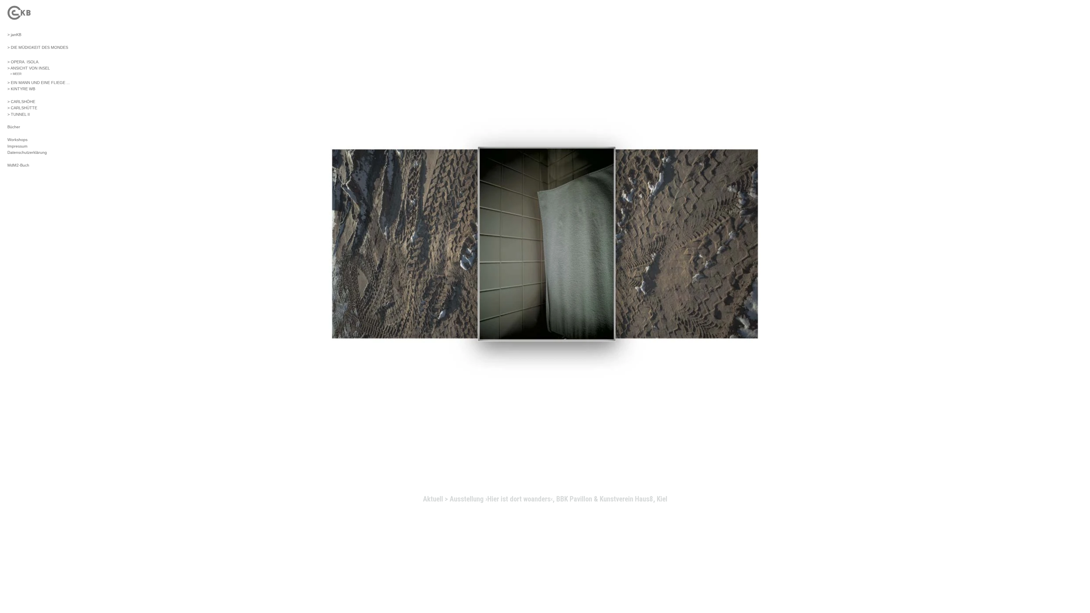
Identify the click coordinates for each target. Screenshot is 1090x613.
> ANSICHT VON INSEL (28, 68)
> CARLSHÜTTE (22, 108)
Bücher (13, 127)
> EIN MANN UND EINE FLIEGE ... (38, 82)
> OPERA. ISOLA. (23, 62)
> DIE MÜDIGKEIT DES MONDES (37, 47)
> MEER (16, 73)
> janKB (14, 34)
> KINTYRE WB (21, 89)
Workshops (17, 139)
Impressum (17, 146)
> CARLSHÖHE (21, 101)
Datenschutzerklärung (27, 152)
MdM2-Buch (18, 165)
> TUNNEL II (18, 114)
